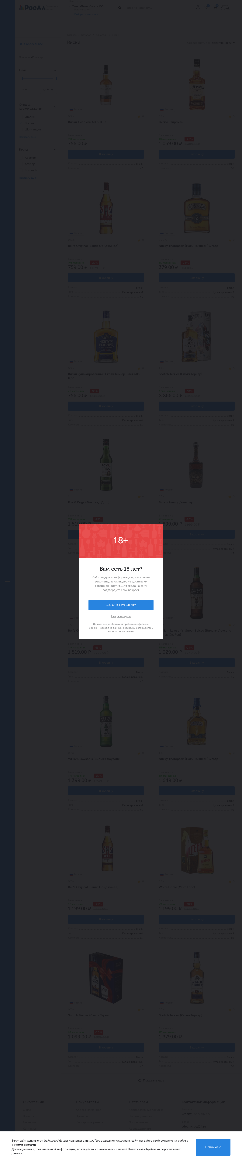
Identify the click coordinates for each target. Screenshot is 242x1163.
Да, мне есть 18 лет (121, 605)
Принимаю (213, 1147)
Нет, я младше (121, 616)
